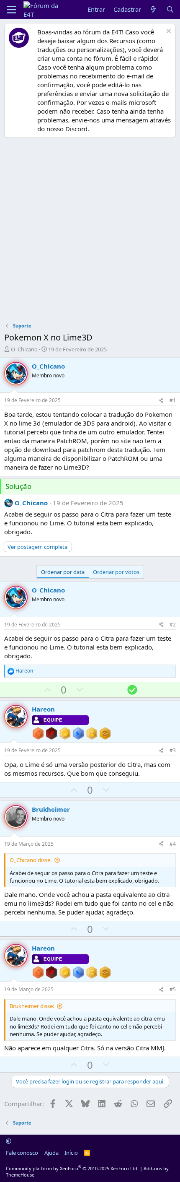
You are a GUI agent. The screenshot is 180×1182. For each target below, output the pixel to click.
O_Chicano (24, 349)
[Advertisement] (90, 232)
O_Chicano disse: (30, 860)
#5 (173, 989)
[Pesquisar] (170, 9)
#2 (173, 624)
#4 (173, 843)
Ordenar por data (63, 572)
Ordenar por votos (116, 572)
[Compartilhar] (161, 400)
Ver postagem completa (37, 547)
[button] (8, 1141)
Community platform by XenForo (72, 1168)
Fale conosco (22, 1152)
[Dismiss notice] (167, 32)
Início (71, 1152)
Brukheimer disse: (32, 1006)
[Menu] (11, 9)
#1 (173, 400)
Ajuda (51, 1152)
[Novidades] (153, 9)
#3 (173, 750)
